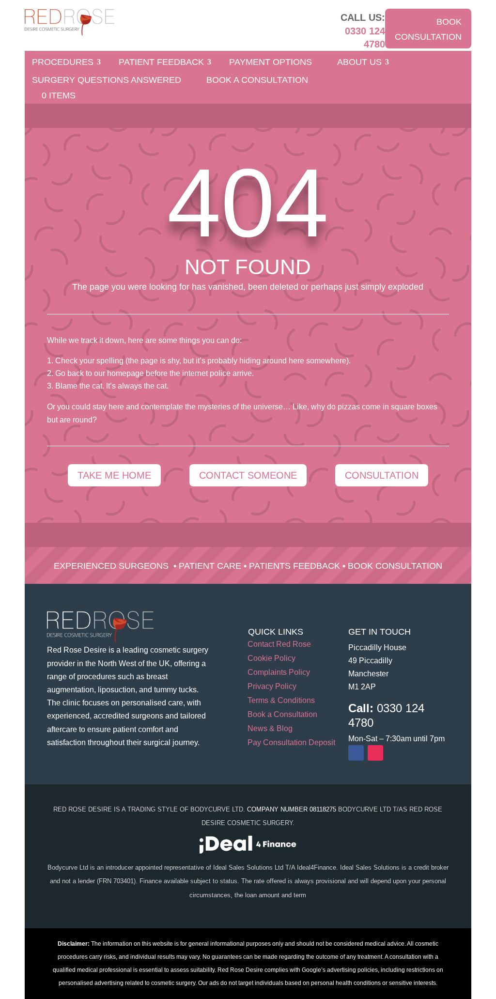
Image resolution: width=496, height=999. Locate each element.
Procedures (62, 63)
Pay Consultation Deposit (291, 743)
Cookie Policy (271, 658)
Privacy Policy (272, 686)
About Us (359, 63)
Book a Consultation (257, 81)
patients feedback (294, 566)
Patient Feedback (161, 63)
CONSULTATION (381, 475)
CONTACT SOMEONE (248, 475)
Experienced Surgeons (111, 566)
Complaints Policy (279, 672)
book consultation (395, 566)
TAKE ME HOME (114, 475)
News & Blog (270, 729)
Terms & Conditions (281, 700)
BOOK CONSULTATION (428, 29)
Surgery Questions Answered (106, 81)
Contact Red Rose (279, 644)
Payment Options (270, 63)
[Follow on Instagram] (375, 753)
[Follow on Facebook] (356, 753)
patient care (210, 566)
